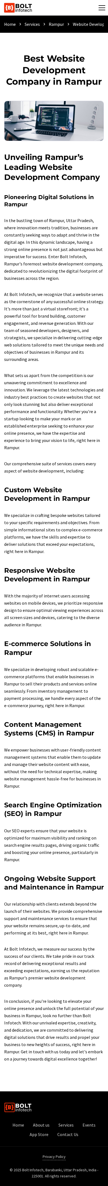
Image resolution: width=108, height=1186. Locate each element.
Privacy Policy (54, 1156)
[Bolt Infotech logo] (18, 8)
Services (32, 24)
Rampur (56, 24)
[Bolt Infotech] (18, 1107)
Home (10, 24)
